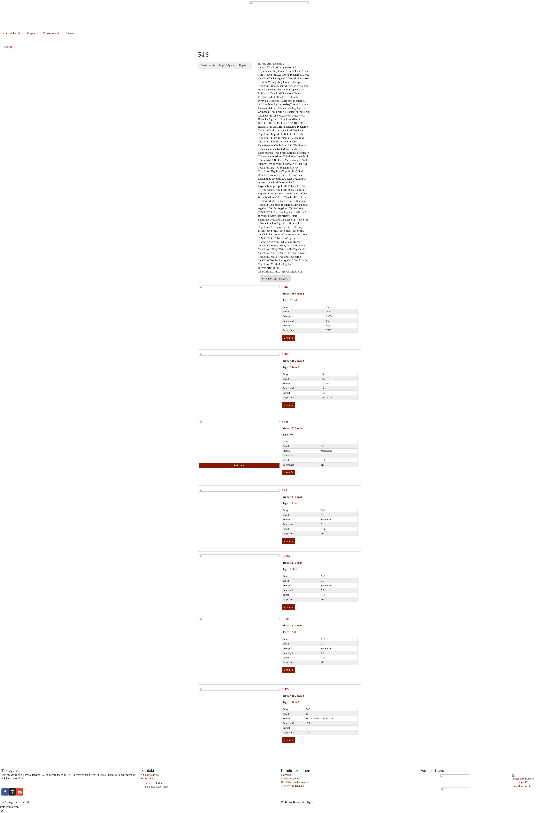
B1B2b (286, 354)
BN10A (286, 556)
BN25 (285, 422)
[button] (16, 33)
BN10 (285, 619)
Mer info (288, 338)
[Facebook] (5, 792)
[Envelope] (19, 792)
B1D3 (285, 689)
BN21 (285, 490)
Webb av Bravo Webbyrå (297, 802)
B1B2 (285, 287)
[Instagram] (12, 792)
